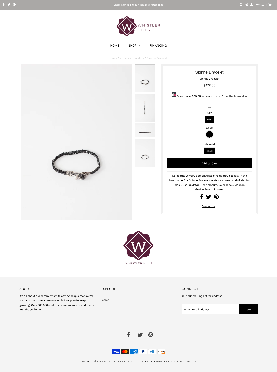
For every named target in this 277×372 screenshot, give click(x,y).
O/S (209, 119)
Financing (158, 45)
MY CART (265, 5)
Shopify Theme (135, 361)
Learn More (241, 96)
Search (105, 300)
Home (114, 45)
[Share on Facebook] (201, 198)
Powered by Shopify (183, 361)
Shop (132, 45)
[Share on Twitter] (208, 198)
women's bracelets (132, 58)
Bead (209, 150)
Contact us (208, 206)
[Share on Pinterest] (216, 198)
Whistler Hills (113, 361)
